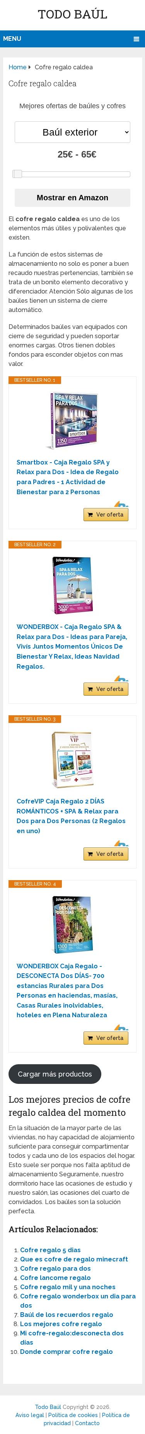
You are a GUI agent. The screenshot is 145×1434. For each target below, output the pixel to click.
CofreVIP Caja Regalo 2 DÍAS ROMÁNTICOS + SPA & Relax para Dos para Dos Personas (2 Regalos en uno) (71, 816)
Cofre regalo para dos (55, 1268)
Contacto (87, 1423)
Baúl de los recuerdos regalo (66, 1314)
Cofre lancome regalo (55, 1277)
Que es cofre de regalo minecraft (74, 1259)
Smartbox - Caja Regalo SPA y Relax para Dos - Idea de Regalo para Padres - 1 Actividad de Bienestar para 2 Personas (68, 477)
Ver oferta (109, 515)
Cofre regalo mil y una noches (68, 1287)
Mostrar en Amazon (72, 197)
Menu (12, 38)
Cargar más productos (55, 1074)
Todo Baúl (72, 13)
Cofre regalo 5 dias (50, 1250)
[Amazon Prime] (117, 504)
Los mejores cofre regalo (61, 1324)
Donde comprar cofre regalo (66, 1351)
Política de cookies (73, 1415)
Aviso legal (29, 1415)
